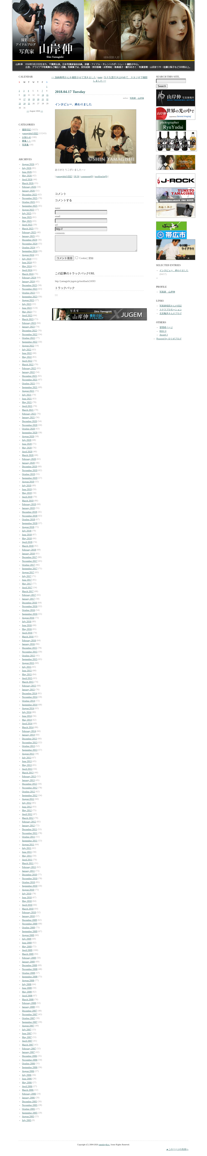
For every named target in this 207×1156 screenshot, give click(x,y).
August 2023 (28, 300)
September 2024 (29, 251)
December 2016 (29, 602)
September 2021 (29, 387)
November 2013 (29, 742)
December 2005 (29, 1101)
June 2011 (27, 852)
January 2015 (28, 689)
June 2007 (27, 1033)
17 (24, 99)
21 (43, 99)
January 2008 (28, 1007)
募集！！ (26, 141)
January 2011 (28, 871)
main (100, 77)
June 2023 (27, 308)
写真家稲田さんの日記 (170, 305)
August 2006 (28, 1071)
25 (29, 103)
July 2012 (26, 803)
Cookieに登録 (86, 258)
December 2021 (29, 376)
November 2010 (29, 878)
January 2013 (28, 780)
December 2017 (29, 557)
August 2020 (28, 436)
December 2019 (29, 466)
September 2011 (29, 840)
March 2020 (28, 455)
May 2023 (27, 312)
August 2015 (28, 663)
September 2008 (29, 976)
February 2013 (29, 776)
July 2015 (26, 667)
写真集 (25, 144)
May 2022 (27, 357)
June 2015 (27, 670)
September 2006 (29, 1067)
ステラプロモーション (170, 309)
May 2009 (27, 946)
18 (29, 99)
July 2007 (26, 1029)
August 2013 (28, 754)
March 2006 (28, 1090)
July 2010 (26, 893)
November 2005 (29, 1105)
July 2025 (26, 213)
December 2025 (29, 194)
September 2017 (29, 568)
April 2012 (27, 814)
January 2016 (28, 644)
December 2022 (29, 330)
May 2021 (27, 402)
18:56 (76, 176)
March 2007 (28, 1044)
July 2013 (26, 757)
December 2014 (29, 693)
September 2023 (29, 296)
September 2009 (29, 931)
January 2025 (28, 236)
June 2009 (27, 942)
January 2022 (28, 372)
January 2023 (28, 326)
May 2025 (27, 221)
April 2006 (27, 1086)
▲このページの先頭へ (177, 1149)
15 (47, 95)
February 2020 (29, 459)
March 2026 (28, 183)
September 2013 (29, 750)
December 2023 (29, 285)
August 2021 (28, 391)
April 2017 (27, 587)
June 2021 (27, 398)
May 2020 (27, 447)
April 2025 (27, 224)
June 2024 (27, 262)
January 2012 (28, 825)
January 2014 (28, 735)
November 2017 (29, 561)
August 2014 (28, 708)
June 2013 (27, 761)
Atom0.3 (163, 335)
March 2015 (28, 682)
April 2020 (27, 451)
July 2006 (26, 1075)
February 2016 (29, 640)
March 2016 (28, 636)
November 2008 (29, 969)
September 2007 (29, 1022)
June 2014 (27, 716)
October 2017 (28, 565)
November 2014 (29, 697)
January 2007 (28, 1052)
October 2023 (28, 293)
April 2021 (27, 406)
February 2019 (29, 504)
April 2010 (27, 905)
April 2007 (27, 1041)
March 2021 (28, 410)
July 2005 (26, 1120)
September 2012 (29, 795)
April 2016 (27, 633)
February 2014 (29, 731)
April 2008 (27, 995)
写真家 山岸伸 (137, 98)
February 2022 (29, 368)
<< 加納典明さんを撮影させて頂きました (73, 77)
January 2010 (28, 916)
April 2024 (27, 270)
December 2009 (29, 920)
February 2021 (29, 414)
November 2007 (29, 1014)
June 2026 (27, 172)
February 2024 (29, 277)
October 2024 (28, 247)
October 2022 (28, 338)
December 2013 (29, 738)
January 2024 (28, 281)
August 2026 (28, 164)
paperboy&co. (104, 1144)
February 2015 (29, 685)
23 (20, 103)
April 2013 (27, 769)
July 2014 (26, 712)
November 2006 (29, 1060)
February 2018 (29, 550)
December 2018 (29, 512)
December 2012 (29, 784)
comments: (60, 233)
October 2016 (28, 610)
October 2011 (28, 837)
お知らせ (26, 137)
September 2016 (29, 614)
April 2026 (27, 179)
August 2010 (28, 890)
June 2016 (27, 625)
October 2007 (28, 1018)
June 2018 (27, 534)
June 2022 (27, 353)
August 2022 (28, 345)
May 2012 (27, 810)
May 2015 (27, 674)
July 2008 (26, 984)
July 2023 (26, 304)
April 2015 (27, 678)
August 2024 (28, 255)
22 (47, 99)
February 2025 (29, 232)
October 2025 (28, 202)
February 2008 (29, 1003)
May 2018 (27, 538)
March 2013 (28, 772)
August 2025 (28, 209)
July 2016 (26, 621)
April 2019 (27, 497)
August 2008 (28, 980)
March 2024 (28, 274)
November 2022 (29, 334)
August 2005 (28, 1116)
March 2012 (28, 818)
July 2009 (26, 939)
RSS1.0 (162, 331)
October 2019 (28, 474)
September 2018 (29, 523)
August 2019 (28, 481)
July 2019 (26, 485)
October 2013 (28, 746)
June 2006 (27, 1078)
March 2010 (28, 909)
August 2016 (28, 618)
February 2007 (29, 1048)
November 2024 (29, 243)
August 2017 (28, 572)
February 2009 (29, 958)
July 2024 (26, 259)
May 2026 (27, 175)
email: (58, 216)
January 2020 (28, 463)
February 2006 (29, 1094)
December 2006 (29, 1056)
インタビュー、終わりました (173, 270)
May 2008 (27, 992)
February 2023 (29, 323)
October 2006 (28, 1063)
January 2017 (28, 599)
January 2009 (28, 961)
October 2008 (28, 973)
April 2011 (27, 859)
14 (43, 95)
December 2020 (29, 421)
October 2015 (28, 655)
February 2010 (29, 912)
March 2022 (28, 364)
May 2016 (27, 629)
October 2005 (28, 1109)
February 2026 (29, 187)
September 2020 (29, 432)
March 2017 (28, 591)
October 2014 (28, 701)
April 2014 (27, 723)
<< (28, 111)
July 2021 (26, 395)
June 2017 (27, 580)
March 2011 (28, 863)
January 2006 (28, 1097)
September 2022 (29, 342)
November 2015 (29, 652)
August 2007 (28, 1025)
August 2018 (28, 527)
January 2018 (28, 553)
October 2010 (28, 882)
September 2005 (29, 1113)
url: (56, 224)
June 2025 (27, 217)
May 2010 (27, 901)
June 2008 (27, 988)
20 (38, 99)
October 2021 (28, 383)
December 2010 (29, 874)
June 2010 (27, 897)
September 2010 (29, 886)
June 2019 (27, 489)
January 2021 (28, 417)
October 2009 (28, 927)
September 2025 (29, 206)
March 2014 (28, 727)
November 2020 (29, 425)
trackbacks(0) (101, 176)
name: (58, 208)
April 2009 (27, 950)
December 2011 (29, 829)
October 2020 (28, 428)
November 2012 (29, 787)
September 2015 (29, 659)
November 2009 (29, 923)
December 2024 (29, 240)
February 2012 (29, 821)
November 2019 (29, 470)
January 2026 (28, 191)
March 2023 (28, 319)
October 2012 (28, 791)
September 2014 (29, 704)
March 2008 (28, 999)
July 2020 (26, 440)
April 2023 (27, 315)
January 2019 (28, 508)
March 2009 (28, 954)
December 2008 (29, 965)
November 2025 (29, 198)
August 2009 (28, 935)
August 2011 (28, 844)
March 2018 (28, 546)
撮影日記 (26, 129)
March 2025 (28, 228)
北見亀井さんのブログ (170, 313)
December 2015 (29, 648)
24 (24, 103)
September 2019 (29, 478)
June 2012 (27, 806)
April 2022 (27, 361)
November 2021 (29, 379)
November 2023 (29, 289)
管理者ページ (166, 327)
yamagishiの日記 (30, 133)
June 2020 (27, 444)
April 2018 (27, 542)
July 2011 (26, 848)
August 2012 (28, 799)
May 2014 (27, 720)
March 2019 (28, 500)
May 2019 (27, 493)
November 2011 (29, 833)
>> (42, 111)
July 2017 (26, 576)
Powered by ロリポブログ (169, 338)
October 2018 (28, 519)
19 (34, 99)
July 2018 (26, 531)
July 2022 (26, 349)
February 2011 (29, 867)
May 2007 (27, 1037)
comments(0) (87, 176)
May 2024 (27, 266)
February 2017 (29, 595)
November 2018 (29, 516)
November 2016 (29, 606)
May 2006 (27, 1082)
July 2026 (26, 168)
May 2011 (27, 856)
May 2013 (27, 765)
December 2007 (29, 1011)
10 (24, 95)
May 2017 (27, 583)
